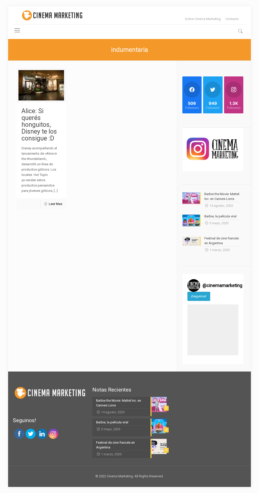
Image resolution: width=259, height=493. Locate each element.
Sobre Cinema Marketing (203, 18)
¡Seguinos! (198, 296)
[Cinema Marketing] (52, 15)
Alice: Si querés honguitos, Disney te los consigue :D (39, 124)
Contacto (232, 18)
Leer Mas (55, 204)
